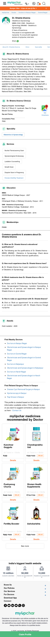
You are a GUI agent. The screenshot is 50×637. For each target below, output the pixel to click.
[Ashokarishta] (36, 512)
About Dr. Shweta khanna (11, 47)
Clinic (27, 47)
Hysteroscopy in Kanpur (17, 393)
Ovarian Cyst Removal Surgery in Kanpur (23, 389)
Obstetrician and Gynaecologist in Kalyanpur (25, 368)
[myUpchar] (18, 41)
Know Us (8, 585)
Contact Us (16, 410)
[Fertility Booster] (13, 512)
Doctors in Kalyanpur (15, 364)
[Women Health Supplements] (36, 473)
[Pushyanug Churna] (13, 473)
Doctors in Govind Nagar (17, 354)
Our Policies (9, 588)
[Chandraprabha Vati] (36, 433)
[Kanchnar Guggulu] (13, 433)
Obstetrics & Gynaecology (13, 134)
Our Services (9, 591)
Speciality (38, 47)
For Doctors (9, 594)
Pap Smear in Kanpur (15, 397)
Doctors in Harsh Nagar (16, 372)
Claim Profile (25, 634)
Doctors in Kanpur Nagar (17, 343)
